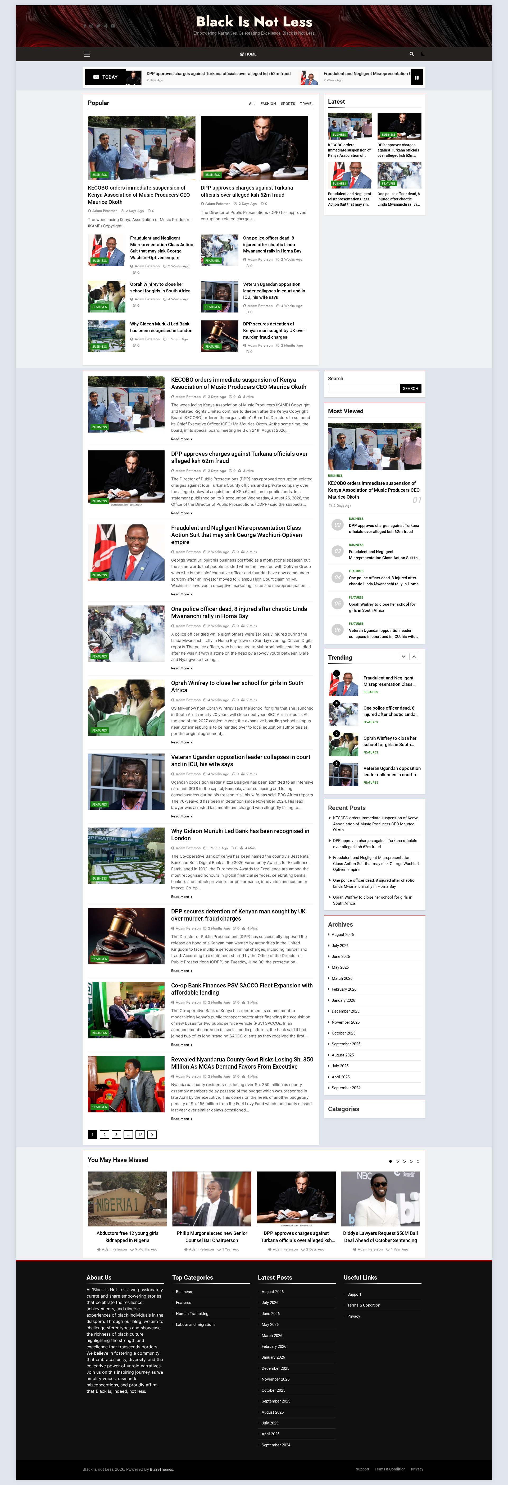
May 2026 (340, 967)
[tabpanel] (127, 1211)
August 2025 (343, 1055)
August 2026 (343, 934)
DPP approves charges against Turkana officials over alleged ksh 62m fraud (133, 73)
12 (140, 1135)
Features (212, 260)
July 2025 (340, 1066)
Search (335, 378)
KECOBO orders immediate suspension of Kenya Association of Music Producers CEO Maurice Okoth (139, 195)
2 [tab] (397, 1161)
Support (354, 1294)
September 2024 (346, 1088)
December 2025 (345, 1011)
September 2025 (346, 1044)
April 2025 (341, 1077)
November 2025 (346, 1022)
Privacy (353, 1316)
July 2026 (340, 945)
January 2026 (343, 1000)
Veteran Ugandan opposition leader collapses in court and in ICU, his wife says (274, 291)
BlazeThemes (161, 1469)
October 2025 (343, 1033)
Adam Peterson (104, 210)
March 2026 (342, 978)
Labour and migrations (196, 1324)
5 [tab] (418, 1161)
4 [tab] (411, 1161)
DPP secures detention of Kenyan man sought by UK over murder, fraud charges (274, 330)
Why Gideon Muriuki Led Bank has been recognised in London (392, 775)
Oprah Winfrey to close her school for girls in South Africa (390, 715)
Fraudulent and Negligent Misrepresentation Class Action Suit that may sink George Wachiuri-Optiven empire (341, 73)
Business (99, 174)
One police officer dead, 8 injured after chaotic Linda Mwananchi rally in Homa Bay (272, 245)
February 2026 (344, 989)
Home (250, 54)
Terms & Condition (363, 1305)
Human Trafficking (192, 1313)
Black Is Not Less (254, 21)
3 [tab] (404, 1161)
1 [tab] (390, 1161)
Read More (180, 439)
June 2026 (341, 956)
